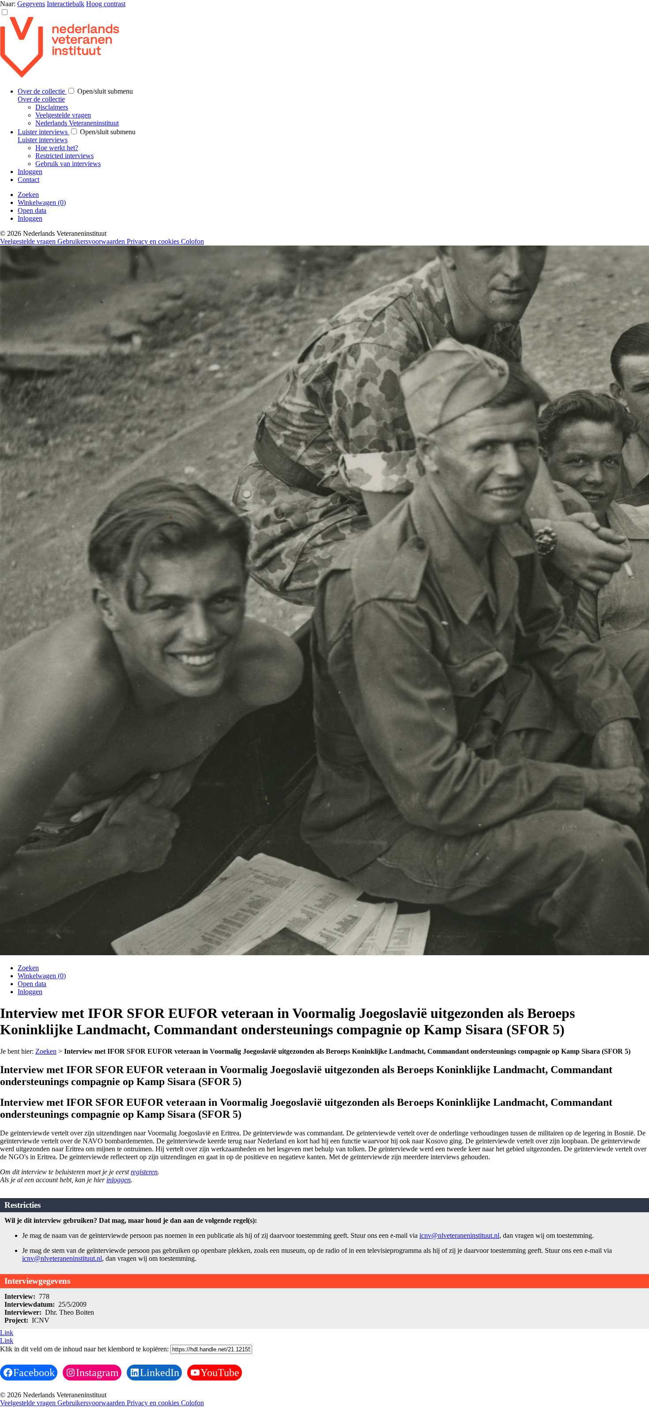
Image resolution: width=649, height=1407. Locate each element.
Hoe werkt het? (56, 147)
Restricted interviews (64, 155)
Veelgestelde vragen (63, 115)
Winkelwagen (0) (42, 202)
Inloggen (30, 171)
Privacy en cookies (154, 241)
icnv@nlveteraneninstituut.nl (459, 1235)
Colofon (192, 241)
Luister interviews (43, 132)
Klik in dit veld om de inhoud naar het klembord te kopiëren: (85, 1349)
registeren (144, 1172)
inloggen (118, 1180)
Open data (32, 210)
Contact (28, 179)
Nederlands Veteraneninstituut (77, 123)
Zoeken (28, 194)
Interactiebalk (65, 4)
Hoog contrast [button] (105, 4)
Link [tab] (6, 1332)
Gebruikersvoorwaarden (92, 241)
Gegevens (31, 4)
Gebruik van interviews (68, 163)
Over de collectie (42, 91)
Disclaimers (51, 107)
